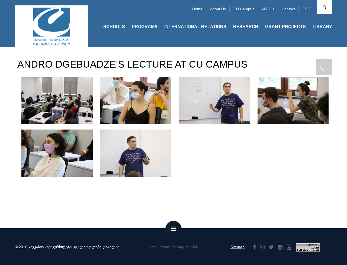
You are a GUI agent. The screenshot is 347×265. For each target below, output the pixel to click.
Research (245, 26)
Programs (145, 26)
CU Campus (243, 9)
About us (218, 9)
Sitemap (237, 247)
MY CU (268, 9)
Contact (288, 9)
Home (197, 9)
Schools (114, 26)
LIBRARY (322, 26)
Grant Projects (285, 26)
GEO (306, 9)
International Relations (195, 26)
